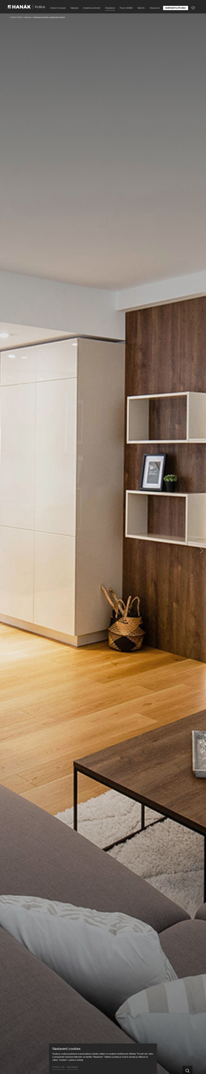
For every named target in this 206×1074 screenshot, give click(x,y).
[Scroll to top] (199, 1067)
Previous (4, 550)
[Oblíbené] (193, 8)
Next (201, 550)
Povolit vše (58, 1067)
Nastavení (72, 1067)
